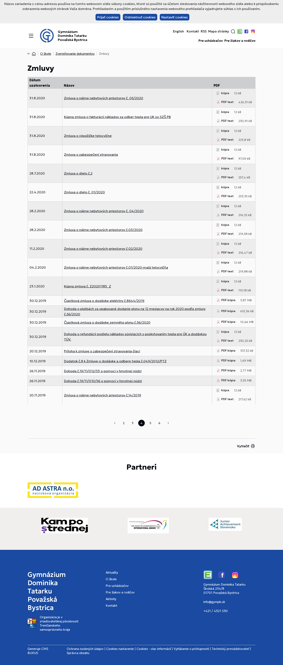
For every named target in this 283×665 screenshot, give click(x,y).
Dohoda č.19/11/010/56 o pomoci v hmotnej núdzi (103, 381)
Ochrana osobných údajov (85, 649)
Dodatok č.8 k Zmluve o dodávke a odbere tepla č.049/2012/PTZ (115, 361)
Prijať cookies (108, 17)
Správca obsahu (78, 653)
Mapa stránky (218, 31)
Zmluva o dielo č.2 (78, 173)
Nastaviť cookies (174, 17)
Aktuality (112, 572)
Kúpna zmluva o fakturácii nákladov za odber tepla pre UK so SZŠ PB (117, 117)
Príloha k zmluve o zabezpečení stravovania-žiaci (102, 351)
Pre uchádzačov (210, 41)
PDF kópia (228, 300)
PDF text (227, 102)
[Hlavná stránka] (34, 54)
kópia (225, 93)
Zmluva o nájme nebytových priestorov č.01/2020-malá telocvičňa (116, 267)
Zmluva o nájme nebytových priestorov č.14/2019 (102, 395)
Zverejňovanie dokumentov (75, 54)
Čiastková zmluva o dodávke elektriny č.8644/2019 (104, 301)
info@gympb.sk (214, 602)
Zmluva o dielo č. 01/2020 (84, 192)
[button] (233, 31)
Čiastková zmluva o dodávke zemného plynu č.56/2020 (107, 322)
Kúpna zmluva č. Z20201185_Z (87, 286)
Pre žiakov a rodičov (239, 41)
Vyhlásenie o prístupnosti (191, 649)
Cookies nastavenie (120, 649)
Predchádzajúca (114, 423)
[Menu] (31, 35)
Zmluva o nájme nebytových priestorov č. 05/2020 (103, 98)
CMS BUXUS (38, 651)
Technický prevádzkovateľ (230, 649)
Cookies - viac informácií (154, 649)
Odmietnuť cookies (140, 17)
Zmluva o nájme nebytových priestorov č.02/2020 (103, 248)
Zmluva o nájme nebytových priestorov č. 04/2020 (104, 211)
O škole (45, 54)
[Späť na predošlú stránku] (30, 54)
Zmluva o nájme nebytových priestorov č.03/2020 (103, 230)
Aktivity (111, 599)
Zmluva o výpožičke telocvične (88, 136)
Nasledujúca (168, 423)
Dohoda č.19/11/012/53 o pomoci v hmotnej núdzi (103, 371)
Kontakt (193, 31)
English (178, 31)
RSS (204, 31)
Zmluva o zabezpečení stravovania (91, 154)
